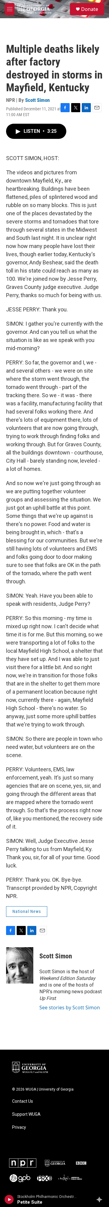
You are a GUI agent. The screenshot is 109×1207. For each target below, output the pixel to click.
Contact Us (22, 1101)
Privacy (19, 1127)
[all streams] (101, 1199)
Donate (89, 9)
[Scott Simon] (19, 965)
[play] (9, 1199)
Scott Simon (37, 100)
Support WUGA (26, 1114)
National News (26, 911)
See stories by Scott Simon (69, 1007)
